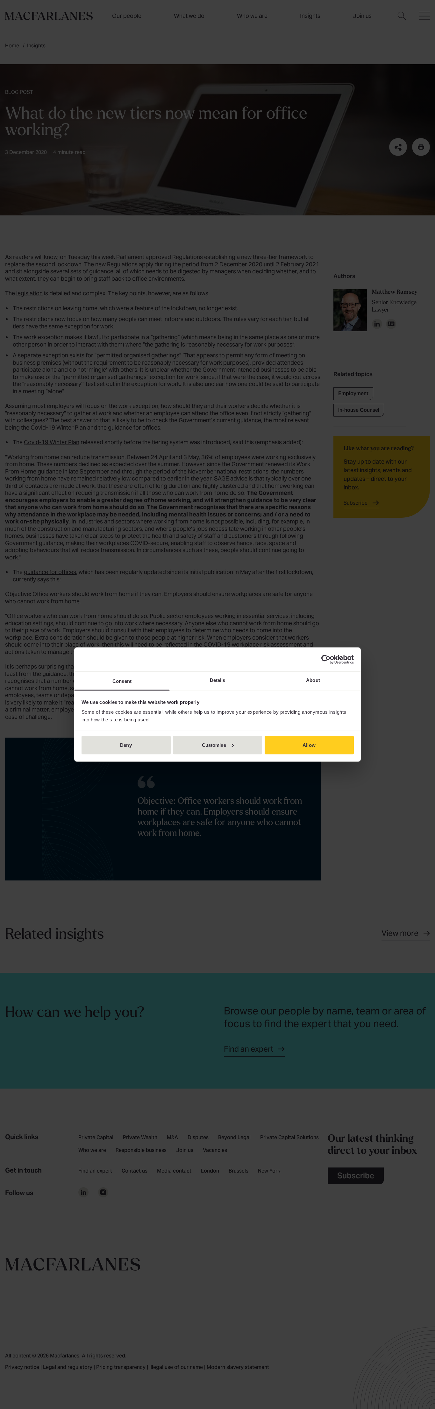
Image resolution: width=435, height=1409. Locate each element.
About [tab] (313, 680)
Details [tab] (217, 680)
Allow (309, 744)
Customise (214, 744)
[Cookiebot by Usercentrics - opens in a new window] (326, 659)
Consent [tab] (122, 681)
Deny (126, 744)
